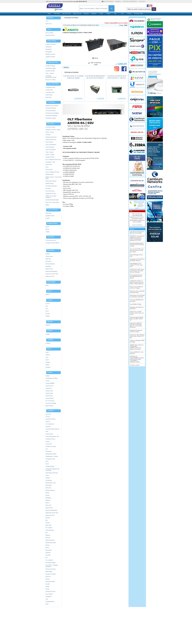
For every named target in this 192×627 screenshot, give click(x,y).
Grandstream (49, 480)
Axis (47, 306)
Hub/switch (48, 505)
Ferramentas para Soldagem (52, 113)
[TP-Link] (137, 59)
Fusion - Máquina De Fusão (52, 172)
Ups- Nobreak (49, 594)
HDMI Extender (50, 174)
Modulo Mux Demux (51, 542)
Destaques (50, 17)
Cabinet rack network (51, 139)
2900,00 (122, 99)
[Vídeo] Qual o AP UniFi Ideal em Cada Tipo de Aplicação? (137, 296)
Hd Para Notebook (50, 264)
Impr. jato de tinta (66, 13)
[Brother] (137, 113)
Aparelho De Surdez (50, 419)
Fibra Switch (49, 164)
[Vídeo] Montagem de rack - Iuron (136, 255)
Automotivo (50, 237)
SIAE (47, 285)
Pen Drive (48, 555)
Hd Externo (48, 261)
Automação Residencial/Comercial (51, 76)
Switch (101, 13)
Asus (47, 357)
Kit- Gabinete (49, 527)
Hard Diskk (48, 485)
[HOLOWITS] (137, 52)
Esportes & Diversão (52, 209)
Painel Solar (48, 97)
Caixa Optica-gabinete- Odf (52, 436)
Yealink (47, 231)
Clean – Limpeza (50, 73)
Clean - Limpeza (49, 152)
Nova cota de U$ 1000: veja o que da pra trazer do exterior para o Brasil (137, 250)
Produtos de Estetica (50, 44)
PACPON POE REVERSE (52, 200)
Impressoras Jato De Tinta (52, 274)
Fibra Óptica (57, 13)
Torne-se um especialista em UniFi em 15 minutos (136, 287)
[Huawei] (137, 21)
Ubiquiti (108, 13)
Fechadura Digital (50, 466)
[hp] (137, 138)
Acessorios (48, 414)
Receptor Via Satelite (51, 79)
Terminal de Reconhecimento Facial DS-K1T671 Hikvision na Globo (137, 245)
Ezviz (47, 461)
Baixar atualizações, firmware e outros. (139, 206)
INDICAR (66, 67)
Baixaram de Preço (50, 35)
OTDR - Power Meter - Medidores (51, 196)
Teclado (47, 586)
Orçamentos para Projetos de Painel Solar (136, 308)
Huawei (49, 291)
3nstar (47, 352)
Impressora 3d (49, 507)
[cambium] (137, 119)
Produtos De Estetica (51, 569)
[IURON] (137, 33)
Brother (47, 364)
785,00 (100, 99)
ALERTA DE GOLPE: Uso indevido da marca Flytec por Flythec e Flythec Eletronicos (137, 282)
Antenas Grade (49, 390)
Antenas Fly (49, 388)
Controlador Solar (50, 92)
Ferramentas (51, 102)
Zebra (47, 604)
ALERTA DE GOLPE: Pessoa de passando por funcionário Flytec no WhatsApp (137, 271)
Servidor (48, 584)
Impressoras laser (77, 13)
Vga (115, 13)
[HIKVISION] (137, 65)
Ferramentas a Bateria (51, 118)
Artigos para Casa (52, 62)
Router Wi (48, 576)
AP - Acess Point (50, 400)
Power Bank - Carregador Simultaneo (52, 565)
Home (49, 13)
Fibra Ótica (50, 123)
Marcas (49, 348)
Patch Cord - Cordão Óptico (52, 202)
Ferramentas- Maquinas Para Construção (52, 469)
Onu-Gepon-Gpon (50, 191)
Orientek (48, 362)
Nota (130, 211)
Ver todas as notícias (135, 365)
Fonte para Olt (49, 169)
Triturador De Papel (50, 591)
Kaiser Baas (48, 213)
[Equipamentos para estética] (137, 169)
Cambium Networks (50, 439)
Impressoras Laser (50, 276)
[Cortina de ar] (137, 185)
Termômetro (48, 46)
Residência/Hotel (52, 223)
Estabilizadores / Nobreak (52, 456)
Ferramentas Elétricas (51, 110)
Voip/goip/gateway (50, 601)
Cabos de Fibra (49, 142)
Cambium (50, 339)
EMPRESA (118, 1)
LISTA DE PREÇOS (109, 1)
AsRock (48, 354)
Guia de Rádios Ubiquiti (135, 304)
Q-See (47, 311)
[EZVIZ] (137, 78)
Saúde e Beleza (51, 40)
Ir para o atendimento (137, 225)
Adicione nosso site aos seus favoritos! (139, 202)
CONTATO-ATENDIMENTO (129, 1)
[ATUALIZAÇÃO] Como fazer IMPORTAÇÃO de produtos (136, 276)
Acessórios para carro (51, 240)
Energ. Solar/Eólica (53, 84)
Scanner (48, 579)
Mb (46, 532)
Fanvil (47, 226)
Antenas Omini (49, 393)
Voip (122, 13)
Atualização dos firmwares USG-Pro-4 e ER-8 (136, 331)
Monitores (86, 13)
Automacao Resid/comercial (52, 429)
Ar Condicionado (50, 424)
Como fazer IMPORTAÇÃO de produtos (137, 300)
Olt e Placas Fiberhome (51, 186)
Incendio (48, 517)
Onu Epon (48, 188)
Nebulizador (49, 49)
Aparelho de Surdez (50, 56)
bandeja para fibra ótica (51, 137)
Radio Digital (51, 282)
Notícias (131, 229)
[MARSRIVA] (137, 27)
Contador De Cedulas (51, 446)
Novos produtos (49, 32)
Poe (47, 557)
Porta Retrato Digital (50, 68)
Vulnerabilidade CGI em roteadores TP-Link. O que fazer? (136, 265)
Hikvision (48, 500)
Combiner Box (49, 90)
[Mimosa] (137, 91)
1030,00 (78, 99)
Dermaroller (48, 451)
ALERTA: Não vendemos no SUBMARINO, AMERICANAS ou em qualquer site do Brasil (137, 347)
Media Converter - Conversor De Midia (53, 177)
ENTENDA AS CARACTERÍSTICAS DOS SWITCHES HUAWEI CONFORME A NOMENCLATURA (137, 359)
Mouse (47, 547)
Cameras (49, 300)
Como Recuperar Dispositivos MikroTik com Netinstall (137, 232)
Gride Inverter (49, 95)
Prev (64, 43)
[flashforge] (137, 151)
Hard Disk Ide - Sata (51, 483)
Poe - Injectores (49, 560)
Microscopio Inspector (51, 181)
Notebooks (93, 13)
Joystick (48, 218)
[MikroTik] (137, 72)
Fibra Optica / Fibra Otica (52, 473)
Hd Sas (47, 492)
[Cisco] (137, 158)
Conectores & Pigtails (51, 403)
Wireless (129, 13)
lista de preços (140, 217)
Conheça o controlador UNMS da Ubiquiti (137, 341)
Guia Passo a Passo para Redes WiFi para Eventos (137, 291)
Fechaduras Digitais (50, 66)
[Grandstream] (137, 126)
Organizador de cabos (51, 193)
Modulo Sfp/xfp (49, 183)
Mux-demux (49, 550)
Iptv (47, 520)
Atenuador (48, 134)
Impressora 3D (49, 269)
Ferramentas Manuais (51, 108)
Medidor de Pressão (50, 54)
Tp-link (47, 589)
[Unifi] (137, 196)
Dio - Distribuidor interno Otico (53, 159)
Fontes (47, 475)
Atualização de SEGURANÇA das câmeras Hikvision (137, 259)
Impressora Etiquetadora (51, 271)
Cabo (47, 431)
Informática (50, 250)
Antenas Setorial (50, 398)
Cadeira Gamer (49, 256)
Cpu (47, 449)
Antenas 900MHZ (50, 383)
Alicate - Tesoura (50, 132)
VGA (47, 21)
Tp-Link (48, 313)
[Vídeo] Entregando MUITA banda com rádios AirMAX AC (136, 319)
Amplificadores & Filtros (52, 378)
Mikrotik (50, 321)
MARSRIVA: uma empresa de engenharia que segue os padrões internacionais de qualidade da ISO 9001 (137, 238)
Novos (49, 29)
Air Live (48, 303)
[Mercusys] (137, 132)
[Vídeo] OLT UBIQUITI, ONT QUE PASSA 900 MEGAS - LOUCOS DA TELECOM (136, 325)
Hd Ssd (47, 495)
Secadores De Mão (50, 70)
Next (126, 43)
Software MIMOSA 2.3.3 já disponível (136, 352)
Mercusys (48, 537)
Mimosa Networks (50, 540)
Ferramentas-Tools (138, 13)
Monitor (48, 545)
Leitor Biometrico (50, 530)
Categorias (50, 410)
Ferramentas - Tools (50, 162)
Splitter (47, 205)
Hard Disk (48, 259)
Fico (47, 308)
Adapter (48, 376)
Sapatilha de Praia (50, 215)
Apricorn (48, 421)
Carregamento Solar (50, 87)
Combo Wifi (49, 444)
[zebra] (137, 145)
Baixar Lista (48, 23)
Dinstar (47, 229)
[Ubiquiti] (137, 84)
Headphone (48, 266)
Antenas (48, 381)
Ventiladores (49, 596)
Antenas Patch (49, 395)
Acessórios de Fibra (50, 127)
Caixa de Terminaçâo (51, 149)
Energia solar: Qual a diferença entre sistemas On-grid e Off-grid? (137, 336)
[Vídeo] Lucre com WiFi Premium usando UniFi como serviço (137, 313)
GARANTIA (142, 1)
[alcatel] (137, 46)
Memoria (48, 535)
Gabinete (48, 254)
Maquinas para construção (52, 105)
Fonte (47, 167)
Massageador (49, 51)
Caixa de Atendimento (51, 144)
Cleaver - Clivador (50, 154)
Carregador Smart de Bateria (52, 243)
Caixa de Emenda (50, 147)
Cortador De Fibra (50, 157)
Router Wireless (49, 405)
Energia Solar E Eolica (51, 454)
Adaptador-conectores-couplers (53, 129)
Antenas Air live (49, 385)
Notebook (48, 552)
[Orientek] (137, 99)
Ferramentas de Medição (51, 115)
